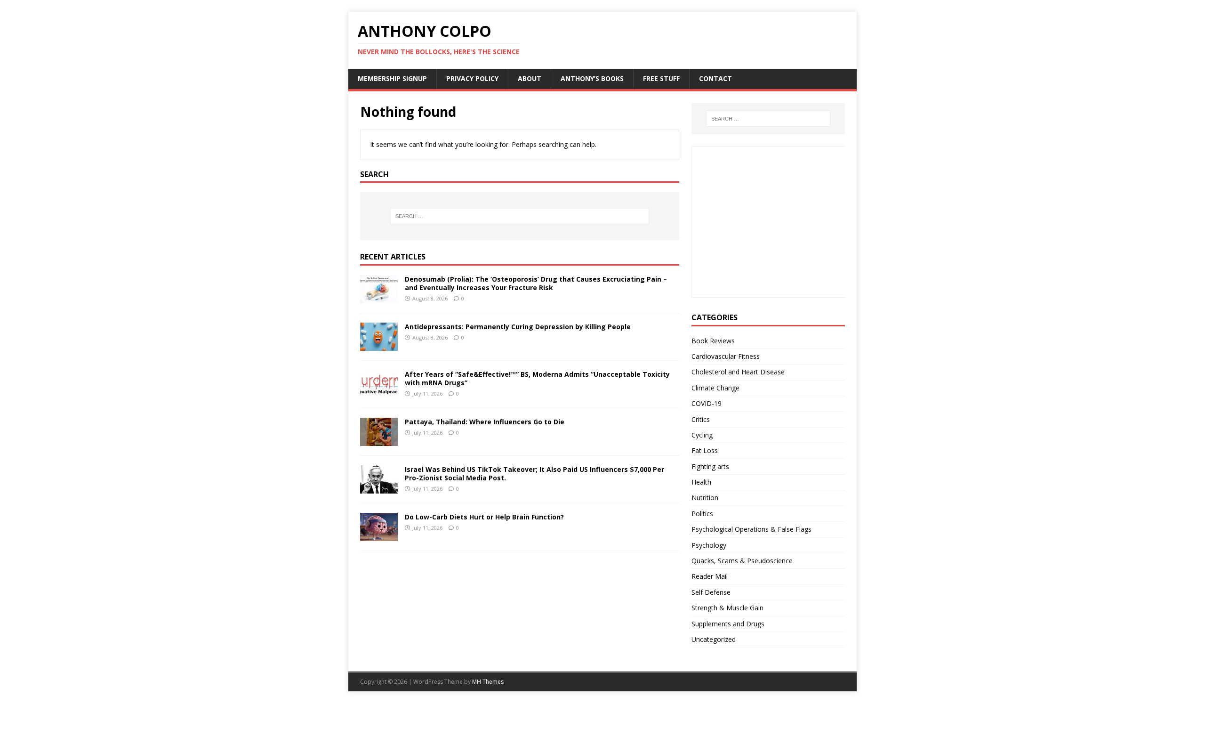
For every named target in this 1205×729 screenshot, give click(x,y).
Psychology (708, 545)
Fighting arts (710, 466)
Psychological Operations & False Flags (751, 529)
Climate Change (715, 387)
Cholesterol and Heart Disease (738, 371)
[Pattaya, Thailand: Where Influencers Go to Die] (379, 440)
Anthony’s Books (592, 78)
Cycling (702, 434)
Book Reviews (713, 340)
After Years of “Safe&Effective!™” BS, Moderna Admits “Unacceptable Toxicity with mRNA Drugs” (537, 378)
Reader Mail (709, 576)
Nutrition (704, 497)
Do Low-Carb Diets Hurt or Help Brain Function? (484, 516)
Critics (700, 419)
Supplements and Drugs (727, 623)
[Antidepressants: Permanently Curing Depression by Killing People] (379, 345)
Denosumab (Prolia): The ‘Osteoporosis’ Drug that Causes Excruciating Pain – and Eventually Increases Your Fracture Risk (536, 283)
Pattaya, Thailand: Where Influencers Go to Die (484, 421)
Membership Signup (392, 78)
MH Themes (488, 682)
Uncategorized (713, 639)
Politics (702, 513)
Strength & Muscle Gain (727, 607)
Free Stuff (661, 78)
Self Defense (711, 592)
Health (701, 482)
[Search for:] (519, 216)
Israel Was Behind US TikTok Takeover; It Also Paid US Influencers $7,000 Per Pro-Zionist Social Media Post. (534, 473)
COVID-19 (706, 403)
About (529, 78)
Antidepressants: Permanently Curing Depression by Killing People (518, 326)
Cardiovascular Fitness (725, 356)
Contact (715, 78)
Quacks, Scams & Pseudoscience (742, 560)
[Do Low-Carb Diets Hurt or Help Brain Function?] (379, 535)
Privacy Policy (472, 78)
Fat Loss (704, 450)
